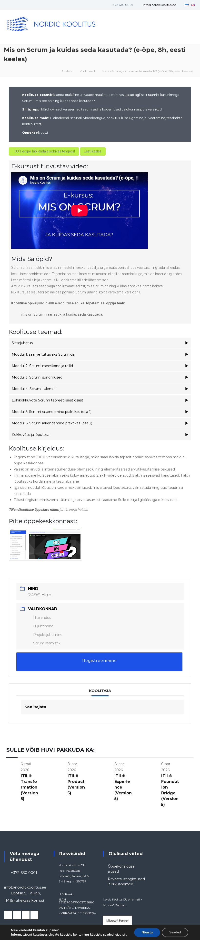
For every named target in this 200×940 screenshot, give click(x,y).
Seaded (175, 932)
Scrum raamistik (46, 643)
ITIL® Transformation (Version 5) (29, 787)
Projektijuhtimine (47, 634)
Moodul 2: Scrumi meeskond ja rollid (42, 366)
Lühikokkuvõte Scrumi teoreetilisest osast (47, 400)
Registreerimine (99, 660)
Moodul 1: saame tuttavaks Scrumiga (43, 354)
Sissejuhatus (22, 343)
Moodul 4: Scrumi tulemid (34, 389)
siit (124, 934)
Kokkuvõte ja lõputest (30, 434)
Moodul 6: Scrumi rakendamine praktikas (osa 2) (52, 423)
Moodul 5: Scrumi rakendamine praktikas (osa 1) (51, 412)
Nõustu (147, 932)
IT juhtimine (43, 626)
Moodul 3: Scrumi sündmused (37, 377)
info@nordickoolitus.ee (159, 5)
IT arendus (42, 617)
